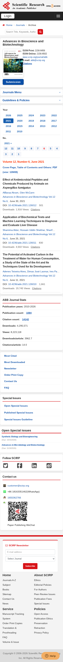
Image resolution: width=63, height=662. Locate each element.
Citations (27, 63)
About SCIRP (43, 575)
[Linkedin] (34, 465)
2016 (8, 126)
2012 (54, 126)
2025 (20, 115)
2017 (54, 120)
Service (8, 609)
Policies (40, 609)
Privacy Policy (41, 632)
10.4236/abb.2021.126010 (22, 284)
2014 (31, 126)
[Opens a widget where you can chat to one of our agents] (50, 656)
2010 (19, 131)
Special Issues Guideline (18, 419)
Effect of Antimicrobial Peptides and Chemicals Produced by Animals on (25, 183)
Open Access (41, 614)
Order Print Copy (13, 375)
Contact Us (10, 381)
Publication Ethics (43, 618)
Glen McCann (27, 192)
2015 (20, 126)
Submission (13, 82)
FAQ (6, 387)
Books (6, 589)
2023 (42, 115)
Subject (6, 584)
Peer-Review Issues (44, 594)
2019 (31, 120)
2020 (20, 120)
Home (9, 25)
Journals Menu (12, 92)
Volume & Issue (11, 642)
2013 (42, 126)
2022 (54, 115)
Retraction (39, 628)
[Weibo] (49, 465)
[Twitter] (5, 465)
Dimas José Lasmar (37, 271)
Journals (20, 25)
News (5, 603)
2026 (8, 115)
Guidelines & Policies (16, 100)
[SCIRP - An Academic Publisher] (23, 5)
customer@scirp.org (18, 485)
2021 (8, 120)
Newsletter (10, 368)
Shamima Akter (11, 230)
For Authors (40, 589)
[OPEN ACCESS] (53, 5)
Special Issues (41, 603)
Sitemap (7, 594)
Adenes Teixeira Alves (14, 271)
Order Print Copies (12, 623)
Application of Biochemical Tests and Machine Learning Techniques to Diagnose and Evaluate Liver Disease (30, 221)
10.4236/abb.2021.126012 (22, 205)
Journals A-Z (9, 580)
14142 (25, 319)
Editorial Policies (42, 584)
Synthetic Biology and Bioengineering (19, 436)
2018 (42, 120)
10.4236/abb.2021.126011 (22, 242)
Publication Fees (43, 599)
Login (7, 16)
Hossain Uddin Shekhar (32, 230)
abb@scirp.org (38, 60)
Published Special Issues (18, 412)
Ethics (37, 580)
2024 (31, 115)
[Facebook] (19, 465)
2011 (8, 131)
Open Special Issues (16, 405)
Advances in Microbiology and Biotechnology (23, 445)
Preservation (41, 623)
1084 (29, 313)
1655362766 (14, 497)
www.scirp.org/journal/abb (35, 57)
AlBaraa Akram (10, 192)
